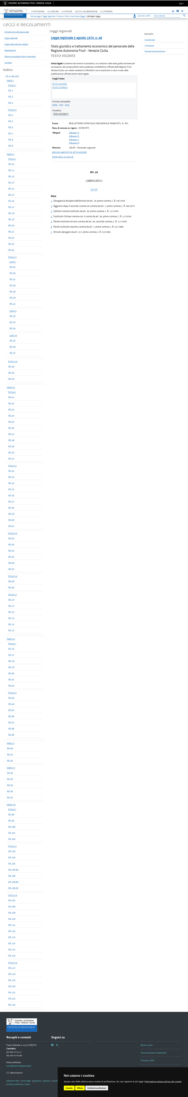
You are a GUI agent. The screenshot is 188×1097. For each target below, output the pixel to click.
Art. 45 (11, 421)
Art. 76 (11, 648)
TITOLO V (12, 594)
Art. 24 (11, 249)
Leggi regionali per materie (16, 44)
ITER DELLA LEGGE (63, 157)
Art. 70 (11, 599)
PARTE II (10, 154)
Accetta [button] (69, 1088)
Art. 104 (11, 857)
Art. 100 (11, 826)
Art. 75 (11, 630)
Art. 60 (11, 519)
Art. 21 (11, 231)
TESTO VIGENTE (59, 84)
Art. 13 (11, 182)
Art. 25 (12, 266)
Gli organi (53, 11)
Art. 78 (11, 660)
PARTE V (10, 743)
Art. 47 (11, 433)
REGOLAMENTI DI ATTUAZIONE (69, 152)
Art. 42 (11, 403)
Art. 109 (11, 912)
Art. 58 (11, 507)
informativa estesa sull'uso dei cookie (163, 1081)
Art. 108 (11, 906)
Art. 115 (11, 949)
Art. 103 (11, 851)
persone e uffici (144, 16)
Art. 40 (11, 378)
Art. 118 (11, 973)
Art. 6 (10, 127)
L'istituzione (38, 11)
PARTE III (11, 387)
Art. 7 (10, 133)
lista (67, 16)
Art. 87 (11, 722)
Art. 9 (10, 145)
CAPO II (12, 311)
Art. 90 (10, 748)
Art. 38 (11, 366)
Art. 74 (11, 624)
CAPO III (13, 335)
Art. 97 (10, 797)
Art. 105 (11, 863)
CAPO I (12, 262)
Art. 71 (11, 605)
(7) (95, 189)
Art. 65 (11, 556)
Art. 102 (11, 838)
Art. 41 (11, 397)
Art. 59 (11, 513)
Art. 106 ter (13, 887)
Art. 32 (12, 315)
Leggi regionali (11, 38)
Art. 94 (10, 778)
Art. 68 (11, 581)
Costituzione (149, 45)
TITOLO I (12, 85)
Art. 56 (11, 495)
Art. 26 (12, 273)
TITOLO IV (12, 576)
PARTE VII (11, 804)
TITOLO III (12, 361)
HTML (55, 105)
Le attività (67, 11)
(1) (92, 189)
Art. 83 (11, 697)
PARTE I (10, 80)
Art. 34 (12, 328)
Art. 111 (11, 924)
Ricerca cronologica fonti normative (20, 56)
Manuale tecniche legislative (155, 51)
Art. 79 (11, 667)
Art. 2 (10, 96)
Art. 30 (12, 297)
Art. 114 (11, 943)
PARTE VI (11, 768)
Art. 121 (11, 992)
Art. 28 (12, 285)
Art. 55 (11, 489)
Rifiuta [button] (80, 1088)
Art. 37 (12, 352)
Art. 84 (11, 703)
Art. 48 (11, 440)
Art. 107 (11, 900)
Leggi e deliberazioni (86, 11)
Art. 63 (11, 544)
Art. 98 (11, 814)
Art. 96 (10, 791)
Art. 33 (12, 322)
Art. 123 (11, 1004)
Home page (35, 16)
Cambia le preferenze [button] (96, 1088)
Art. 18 (11, 213)
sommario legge (78, 16)
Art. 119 (11, 980)
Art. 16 (11, 200)
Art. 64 (11, 550)
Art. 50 (11, 452)
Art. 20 (11, 225)
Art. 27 (12, 279)
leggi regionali (49, 16)
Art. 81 (11, 679)
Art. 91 (10, 754)
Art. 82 (11, 685)
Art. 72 (11, 611)
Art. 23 (11, 243)
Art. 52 (11, 470)
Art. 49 (11, 446)
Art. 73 (11, 618)
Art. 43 (11, 409)
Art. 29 (12, 291)
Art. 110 (11, 918)
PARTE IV (11, 639)
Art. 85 (11, 710)
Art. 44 (11, 415)
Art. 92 (10, 760)
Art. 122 (11, 998)
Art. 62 (11, 538)
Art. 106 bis (13, 881)
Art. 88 (11, 728)
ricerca (60, 16)
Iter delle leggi (150, 40)
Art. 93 (10, 772)
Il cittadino (106, 11)
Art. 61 (11, 525)
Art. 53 (11, 476)
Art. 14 (11, 188)
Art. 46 (11, 427)
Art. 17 (11, 206)
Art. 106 (11, 875)
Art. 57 (11, 501)
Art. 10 (11, 163)
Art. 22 (11, 237)
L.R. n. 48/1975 (12, 76)
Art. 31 (12, 303)
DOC (67, 105)
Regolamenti (10, 50)
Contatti (8, 62)
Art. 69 (11, 587)
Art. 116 (11, 955)
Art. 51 (11, 458)
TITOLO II (12, 110)
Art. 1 (10, 90)
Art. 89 (11, 734)
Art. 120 (11, 986)
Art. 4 (10, 114)
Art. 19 (11, 219)
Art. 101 (11, 832)
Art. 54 (11, 483)
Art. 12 (11, 176)
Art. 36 (12, 346)
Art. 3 (10, 102)
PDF (61, 105)
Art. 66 (11, 562)
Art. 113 (11, 937)
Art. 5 (10, 121)
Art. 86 (11, 716)
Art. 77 (11, 654)
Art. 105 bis (13, 869)
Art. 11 (11, 170)
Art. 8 (10, 139)
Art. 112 (11, 930)
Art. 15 (11, 194)
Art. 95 (10, 785)
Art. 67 (11, 568)
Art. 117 (11, 967)
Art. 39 (11, 372)
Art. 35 (12, 340)
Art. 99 (11, 820)
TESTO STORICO (60, 87)
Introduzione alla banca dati (16, 32)
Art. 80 (11, 673)
